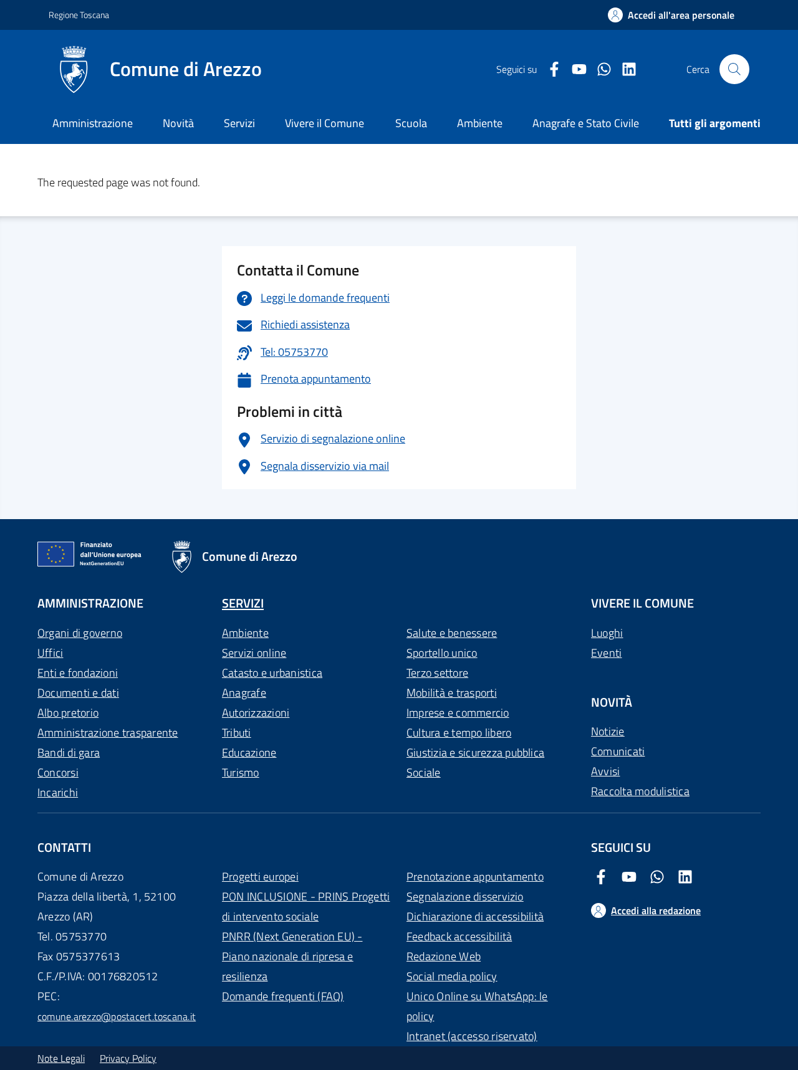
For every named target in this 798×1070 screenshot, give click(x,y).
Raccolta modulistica (640, 791)
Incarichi (57, 792)
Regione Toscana (79, 14)
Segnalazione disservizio (465, 896)
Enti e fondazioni (77, 672)
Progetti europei (260, 876)
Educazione (249, 752)
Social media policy (452, 976)
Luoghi (607, 632)
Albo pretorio (68, 712)
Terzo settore (437, 672)
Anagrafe (244, 692)
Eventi (606, 652)
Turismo (240, 772)
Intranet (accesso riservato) (471, 1036)
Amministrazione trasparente (107, 732)
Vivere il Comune (324, 123)
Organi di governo (79, 632)
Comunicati (618, 751)
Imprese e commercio (457, 712)
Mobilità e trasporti (451, 692)
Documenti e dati (78, 692)
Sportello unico (442, 652)
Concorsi (58, 772)
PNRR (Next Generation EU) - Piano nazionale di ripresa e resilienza (292, 956)
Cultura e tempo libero (458, 732)
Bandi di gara (68, 752)
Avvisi (605, 771)
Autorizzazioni (255, 712)
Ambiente (245, 632)
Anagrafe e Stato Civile (585, 123)
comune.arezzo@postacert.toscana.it (116, 1016)
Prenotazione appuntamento (475, 876)
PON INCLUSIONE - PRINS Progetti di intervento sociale (306, 906)
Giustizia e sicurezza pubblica (475, 752)
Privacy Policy (128, 1058)
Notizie (608, 731)
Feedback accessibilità (459, 936)
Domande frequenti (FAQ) (283, 996)
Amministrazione (92, 123)
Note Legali (61, 1058)
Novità (178, 123)
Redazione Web (443, 956)
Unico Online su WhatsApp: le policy (477, 1006)
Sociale (423, 772)
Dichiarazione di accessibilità (475, 916)
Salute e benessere (451, 632)
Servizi (239, 123)
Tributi (236, 732)
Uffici (50, 652)
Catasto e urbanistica (272, 672)
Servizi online (254, 652)
